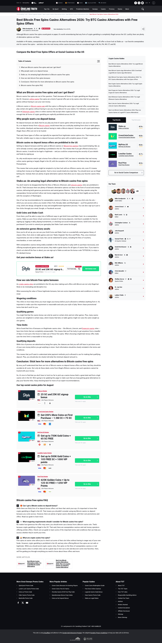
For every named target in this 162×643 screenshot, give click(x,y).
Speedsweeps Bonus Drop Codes (62, 595)
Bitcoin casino (44, 126)
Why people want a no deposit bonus (34, 71)
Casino (103, 9)
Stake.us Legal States (92, 598)
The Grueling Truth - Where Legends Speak (29, 14)
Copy (79, 268)
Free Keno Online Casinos (93, 589)
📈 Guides (59, 3)
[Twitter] (139, 3)
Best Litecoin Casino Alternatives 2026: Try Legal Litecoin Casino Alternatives (124, 105)
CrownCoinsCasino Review (45, 411)
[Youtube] (142, 3)
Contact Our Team (123, 598)
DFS (71, 9)
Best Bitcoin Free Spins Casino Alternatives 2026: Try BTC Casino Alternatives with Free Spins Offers (125, 78)
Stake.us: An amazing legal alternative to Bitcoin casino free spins (45, 75)
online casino (34, 99)
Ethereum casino (28, 112)
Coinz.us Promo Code (25, 592)
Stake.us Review (42, 391)
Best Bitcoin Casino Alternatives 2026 (77, 14)
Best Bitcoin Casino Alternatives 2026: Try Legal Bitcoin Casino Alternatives (34, 563)
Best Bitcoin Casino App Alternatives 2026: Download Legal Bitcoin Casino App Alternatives (125, 72)
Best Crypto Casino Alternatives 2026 (54, 14)
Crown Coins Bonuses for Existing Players (65, 585)
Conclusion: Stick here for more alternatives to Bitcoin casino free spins (47, 82)
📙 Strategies (69, 3)
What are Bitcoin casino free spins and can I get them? (41, 67)
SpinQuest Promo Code (26, 585)
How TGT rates (122, 592)
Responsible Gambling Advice (127, 595)
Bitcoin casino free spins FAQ (32, 85)
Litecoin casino (76, 185)
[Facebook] (135, 3)
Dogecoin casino (88, 328)
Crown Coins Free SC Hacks (60, 589)
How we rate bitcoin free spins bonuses (35, 78)
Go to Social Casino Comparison (126, 173)
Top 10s (46, 9)
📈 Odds (80, 3)
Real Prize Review (42, 476)
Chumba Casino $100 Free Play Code (63, 592)
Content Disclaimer (124, 608)
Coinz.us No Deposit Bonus (60, 598)
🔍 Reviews (102, 3)
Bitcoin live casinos (71, 146)
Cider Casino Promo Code (26, 595)
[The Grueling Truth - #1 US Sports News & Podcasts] (29, 9)
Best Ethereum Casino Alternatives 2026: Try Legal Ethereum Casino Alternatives (124, 98)
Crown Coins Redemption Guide (94, 585)
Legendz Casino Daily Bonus (93, 592)
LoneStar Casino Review (44, 453)
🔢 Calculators (90, 3)
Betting (64, 9)
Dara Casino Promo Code (92, 595)
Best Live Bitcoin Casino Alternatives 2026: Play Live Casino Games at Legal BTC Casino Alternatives (63, 563)
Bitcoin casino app (38, 106)
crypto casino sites (26, 284)
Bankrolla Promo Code (26, 598)
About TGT (121, 585)
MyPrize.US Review (43, 432)
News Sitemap (122, 617)
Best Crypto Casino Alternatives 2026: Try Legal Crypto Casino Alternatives (125, 85)
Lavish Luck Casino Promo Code (29, 589)
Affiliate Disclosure (124, 611)
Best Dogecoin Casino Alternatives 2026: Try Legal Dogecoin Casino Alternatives (124, 91)
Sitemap (120, 614)
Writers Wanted (123, 604)
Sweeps (95, 9)
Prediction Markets (82, 9)
